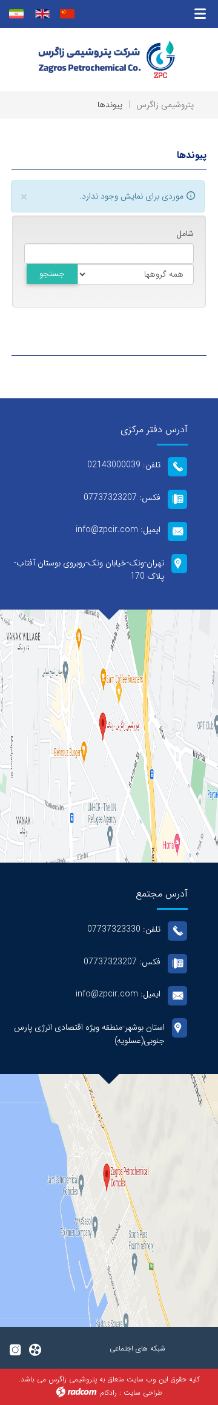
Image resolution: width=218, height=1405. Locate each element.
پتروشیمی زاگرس (165, 104)
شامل (185, 234)
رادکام (108, 1392)
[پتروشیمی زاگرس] (109, 59)
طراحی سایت (143, 1392)
